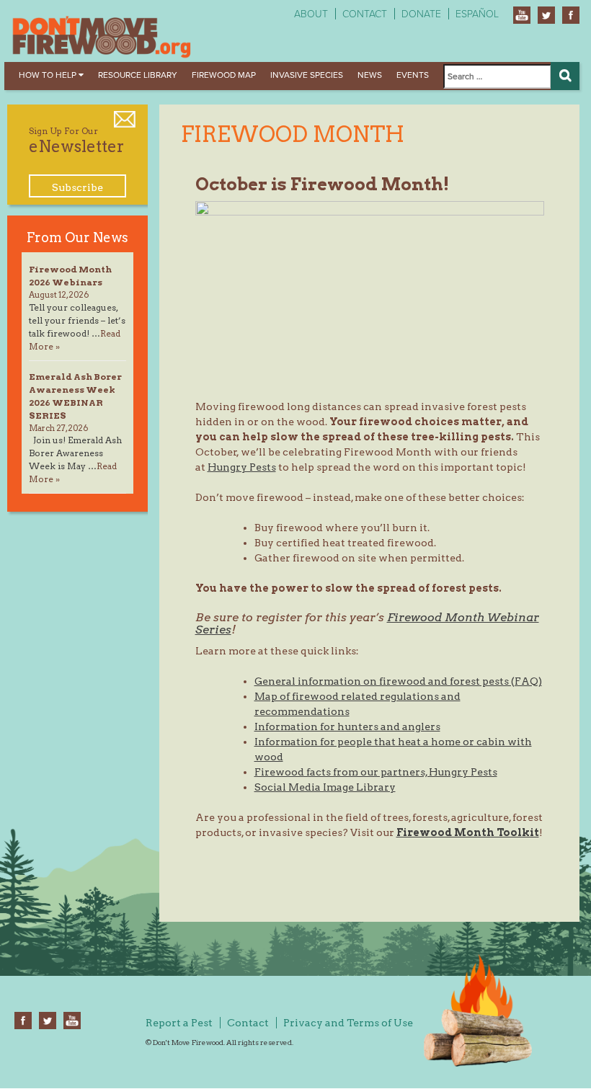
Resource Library (137, 75)
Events (412, 75)
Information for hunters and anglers (347, 726)
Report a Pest (179, 1022)
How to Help (49, 75)
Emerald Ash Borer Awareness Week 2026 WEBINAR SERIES (75, 396)
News (369, 75)
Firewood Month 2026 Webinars (70, 276)
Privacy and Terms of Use (348, 1022)
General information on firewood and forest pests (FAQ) (398, 681)
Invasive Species (306, 75)
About (311, 14)
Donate (421, 14)
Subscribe (77, 187)
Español (477, 14)
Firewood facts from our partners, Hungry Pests (375, 772)
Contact (364, 14)
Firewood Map (224, 75)
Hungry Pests (242, 467)
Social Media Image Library (325, 787)
